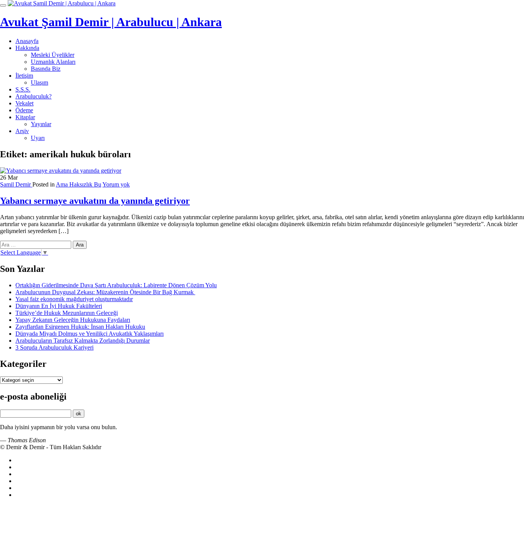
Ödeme (24, 110)
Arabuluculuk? (33, 96)
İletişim (24, 75)
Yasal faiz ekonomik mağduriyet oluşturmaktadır (74, 299)
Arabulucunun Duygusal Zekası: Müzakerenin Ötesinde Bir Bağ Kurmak (105, 292)
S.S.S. (22, 89)
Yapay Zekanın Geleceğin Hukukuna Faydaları (72, 319)
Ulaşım (39, 82)
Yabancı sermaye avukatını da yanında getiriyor (95, 201)
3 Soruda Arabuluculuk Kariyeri (54, 347)
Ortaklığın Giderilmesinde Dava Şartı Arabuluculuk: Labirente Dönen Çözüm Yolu (116, 285)
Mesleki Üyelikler (52, 55)
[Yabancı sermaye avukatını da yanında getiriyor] (60, 170)
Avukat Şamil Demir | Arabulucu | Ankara (111, 22)
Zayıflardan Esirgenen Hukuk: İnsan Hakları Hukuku (80, 326)
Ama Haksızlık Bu (78, 184)
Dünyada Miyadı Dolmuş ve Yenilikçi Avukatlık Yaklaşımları (89, 333)
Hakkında (27, 48)
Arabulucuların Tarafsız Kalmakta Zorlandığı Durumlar (82, 340)
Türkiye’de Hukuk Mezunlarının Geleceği (66, 313)
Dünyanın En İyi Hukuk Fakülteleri (58, 306)
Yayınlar (41, 124)
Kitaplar (25, 117)
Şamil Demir (16, 184)
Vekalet (24, 103)
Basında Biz (45, 68)
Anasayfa (27, 41)
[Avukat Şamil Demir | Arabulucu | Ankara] (62, 3)
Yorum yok (116, 184)
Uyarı (38, 138)
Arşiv (22, 131)
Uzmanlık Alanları (53, 61)
